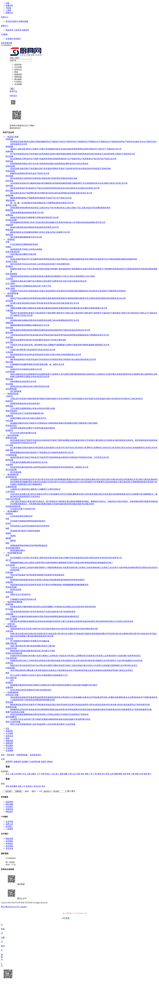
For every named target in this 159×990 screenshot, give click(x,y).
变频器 (41, 567)
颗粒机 (18, 381)
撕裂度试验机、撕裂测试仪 (89, 501)
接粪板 (30, 714)
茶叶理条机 (52, 178)
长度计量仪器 (27, 646)
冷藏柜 (46, 183)
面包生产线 (31, 159)
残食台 (30, 408)
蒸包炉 (26, 403)
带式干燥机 (65, 313)
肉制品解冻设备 (48, 700)
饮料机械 (9, 139)
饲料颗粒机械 (25, 621)
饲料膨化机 (65, 193)
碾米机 (13, 232)
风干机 (20, 315)
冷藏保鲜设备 (34, 183)
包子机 (13, 154)
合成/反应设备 (93, 670)
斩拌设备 (29, 697)
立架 (19, 413)
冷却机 (28, 359)
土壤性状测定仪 (54, 489)
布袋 (19, 516)
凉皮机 (41, 154)
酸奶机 (80, 259)
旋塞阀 (91, 563)
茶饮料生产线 (74, 142)
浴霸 (47, 281)
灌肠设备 (122, 697)
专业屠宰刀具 (15, 719)
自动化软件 (151, 567)
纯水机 (67, 291)
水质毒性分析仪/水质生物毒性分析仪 (50, 494)
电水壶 (56, 291)
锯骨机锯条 (57, 719)
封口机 (13, 448)
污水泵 (24, 558)
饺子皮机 (103, 154)
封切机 (35, 448)
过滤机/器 (14, 350)
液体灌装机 (52, 298)
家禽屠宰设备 (11, 707)
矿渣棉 (63, 585)
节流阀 (69, 563)
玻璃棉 (54, 585)
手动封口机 (72, 448)
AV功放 (70, 276)
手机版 (8, 8)
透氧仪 (142, 501)
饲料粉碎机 (104, 621)
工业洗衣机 (41, 264)
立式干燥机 (149, 313)
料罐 (23, 364)
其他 (108, 208)
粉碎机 (13, 330)
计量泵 (41, 558)
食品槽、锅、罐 (48, 364)
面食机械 (9, 151)
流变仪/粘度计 (27, 629)
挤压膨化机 (56, 193)
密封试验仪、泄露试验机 (129, 501)
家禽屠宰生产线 (130, 709)
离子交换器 (52, 374)
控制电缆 (21, 580)
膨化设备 (9, 191)
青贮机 (84, 607)
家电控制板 (44, 269)
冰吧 (34, 254)
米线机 (80, 154)
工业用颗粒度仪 (80, 656)
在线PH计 (114, 656)
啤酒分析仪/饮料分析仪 (76, 479)
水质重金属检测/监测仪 (74, 494)
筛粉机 (13, 208)
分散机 (58, 355)
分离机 (21, 350)
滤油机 (32, 350)
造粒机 (24, 381)
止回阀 (30, 563)
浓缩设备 (9, 318)
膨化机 (13, 193)
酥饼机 (18, 159)
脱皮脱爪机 (35, 709)
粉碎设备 (9, 328)
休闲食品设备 (11, 220)
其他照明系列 (45, 690)
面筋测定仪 (24, 484)
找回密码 (9, 802)
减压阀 (97, 563)
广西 (95, 774)
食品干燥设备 (36, 313)
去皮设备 (62, 149)
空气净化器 (20, 291)
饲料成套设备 (84, 621)
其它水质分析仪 (33, 497)
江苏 (53, 774)
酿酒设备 (9, 210)
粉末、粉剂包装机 (136, 440)
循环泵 (58, 558)
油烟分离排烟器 (65, 423)
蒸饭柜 (13, 403)
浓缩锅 (13, 320)
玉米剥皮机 (76, 607)
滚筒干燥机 (93, 313)
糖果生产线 (26, 198)
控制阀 (52, 563)
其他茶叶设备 (71, 178)
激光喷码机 (63, 457)
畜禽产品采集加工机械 (15, 712)
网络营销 (9, 839)
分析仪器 (9, 631)
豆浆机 (61, 168)
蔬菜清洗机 (29, 303)
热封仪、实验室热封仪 (109, 501)
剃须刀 (20, 286)
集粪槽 (24, 714)
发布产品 (13, 91)
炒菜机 (46, 217)
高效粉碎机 (48, 330)
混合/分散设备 (58, 670)
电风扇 (33, 291)
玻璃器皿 (14, 685)
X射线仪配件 (77, 685)
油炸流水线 (26, 188)
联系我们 (17, 39)
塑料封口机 (91, 448)
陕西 (120, 774)
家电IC (69, 269)
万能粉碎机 (67, 330)
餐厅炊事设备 (38, 217)
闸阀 (12, 563)
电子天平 (64, 675)
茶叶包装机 (22, 443)
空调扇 (13, 291)
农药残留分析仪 (16, 479)
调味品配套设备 (57, 203)
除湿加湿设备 (11, 587)
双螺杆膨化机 (34, 193)
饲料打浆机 (95, 621)
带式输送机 (65, 335)
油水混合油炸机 (68, 188)
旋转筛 (35, 355)
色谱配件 (36, 685)
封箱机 (30, 448)
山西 (28, 774)
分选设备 (9, 352)
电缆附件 (81, 580)
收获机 (18, 607)
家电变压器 (93, 269)
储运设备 (9, 362)
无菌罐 (50, 345)
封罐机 (18, 448)
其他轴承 (36, 531)
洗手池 (43, 418)
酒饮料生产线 (85, 142)
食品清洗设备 (58, 303)
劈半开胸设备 (38, 705)
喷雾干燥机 (83, 313)
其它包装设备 (11, 470)
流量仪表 (57, 665)
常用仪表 (9, 663)
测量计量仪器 (11, 643)
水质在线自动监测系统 (112, 494)
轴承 (7, 528)
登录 (3, 43)
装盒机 (126, 440)
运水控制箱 (39, 423)
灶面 (34, 433)
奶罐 (12, 173)
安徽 (61, 774)
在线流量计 (123, 656)
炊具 (16, 217)
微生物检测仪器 (29, 651)
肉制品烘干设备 (22, 700)
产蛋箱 (82, 714)
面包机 (41, 222)
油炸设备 (9, 186)
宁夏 (133, 774)
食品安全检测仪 (40, 482)
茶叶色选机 (33, 340)
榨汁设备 (40, 149)
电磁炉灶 (81, 399)
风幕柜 (63, 183)
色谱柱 (30, 685)
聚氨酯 (69, 585)
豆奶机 (84, 168)
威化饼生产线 (79, 159)
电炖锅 (128, 259)
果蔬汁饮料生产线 (61, 142)
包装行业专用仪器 (13, 499)
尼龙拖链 (14, 521)
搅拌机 (46, 164)
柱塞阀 (85, 563)
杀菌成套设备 (49, 308)
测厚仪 (36, 629)
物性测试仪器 (11, 626)
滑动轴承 (14, 531)
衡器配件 (49, 675)
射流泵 (74, 558)
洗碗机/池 (20, 418)
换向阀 (58, 563)
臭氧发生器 (28, 369)
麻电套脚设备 (15, 705)
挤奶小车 (45, 714)
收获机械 (9, 604)
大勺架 (24, 413)
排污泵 (119, 558)
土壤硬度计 (33, 489)
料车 (19, 364)
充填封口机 (119, 448)
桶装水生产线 (96, 142)
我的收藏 (24, 21)
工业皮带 (23, 526)
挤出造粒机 (124, 621)
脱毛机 (28, 709)
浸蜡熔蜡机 (44, 709)
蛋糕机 (56, 159)
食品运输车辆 (36, 364)
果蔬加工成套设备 (17, 149)
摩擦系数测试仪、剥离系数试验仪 (28, 504)
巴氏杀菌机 (83, 308)
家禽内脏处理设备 (103, 709)
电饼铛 (46, 259)
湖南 (86, 774)
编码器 (8, 538)
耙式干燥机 (102, 313)
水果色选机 (61, 340)
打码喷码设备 (11, 455)
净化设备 (9, 367)
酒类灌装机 (42, 298)
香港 (145, 774)
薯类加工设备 (11, 205)
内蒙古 (33, 774)
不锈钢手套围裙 (40, 719)
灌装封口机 (54, 448)
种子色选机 (52, 340)
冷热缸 (44, 345)
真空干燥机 (111, 313)
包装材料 (9, 465)
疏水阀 (80, 563)
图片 (69, 791)
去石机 (24, 232)
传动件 (8, 523)
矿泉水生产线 (143, 142)
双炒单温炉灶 (90, 399)
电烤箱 (115, 259)
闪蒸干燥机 (74, 313)
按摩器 (26, 286)
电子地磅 (21, 675)
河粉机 (97, 154)
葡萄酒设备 (22, 213)
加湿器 (50, 291)
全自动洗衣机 (30, 264)
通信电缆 (29, 580)
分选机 (52, 355)
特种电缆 (73, 580)
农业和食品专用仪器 (44, 661)
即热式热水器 (60, 281)
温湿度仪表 (29, 665)
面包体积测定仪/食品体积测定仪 (119, 482)
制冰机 (69, 222)
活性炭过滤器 (25, 374)
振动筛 (13, 355)
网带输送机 (74, 335)
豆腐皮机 (49, 168)
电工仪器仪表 (73, 665)
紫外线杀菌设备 (72, 308)
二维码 (8, 10)
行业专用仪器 (11, 658)
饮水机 (39, 291)
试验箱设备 (37, 636)
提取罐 (78, 345)
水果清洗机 (20, 303)
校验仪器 (109, 665)
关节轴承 (29, 531)
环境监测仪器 (112, 634)
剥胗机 (71, 709)
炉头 (12, 433)
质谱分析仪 (33, 634)
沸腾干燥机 (56, 313)
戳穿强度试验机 (70, 504)
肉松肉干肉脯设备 (144, 697)
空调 (7, 242)
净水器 (28, 291)
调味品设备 (10, 200)
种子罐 (72, 345)
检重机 (69, 355)
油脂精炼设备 (32, 227)
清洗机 (13, 303)
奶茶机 (24, 222)
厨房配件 (9, 430)
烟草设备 (9, 235)
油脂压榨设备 (43, 227)
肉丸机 (89, 697)
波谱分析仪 (42, 634)
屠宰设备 (9, 702)
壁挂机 (35, 244)
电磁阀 (13, 269)
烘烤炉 (20, 164)
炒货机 (46, 222)
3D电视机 (38, 249)
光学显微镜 (24, 641)
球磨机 (24, 330)
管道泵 (35, 558)
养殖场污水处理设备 (33, 724)
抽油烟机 (14, 423)
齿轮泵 (97, 558)
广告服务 (9, 829)
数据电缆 (58, 580)
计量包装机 (98, 440)
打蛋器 (110, 259)
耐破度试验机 (150, 501)
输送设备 (9, 332)
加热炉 (46, 359)
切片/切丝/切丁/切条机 (103, 149)
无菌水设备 (115, 374)
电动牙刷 (14, 286)
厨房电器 (9, 257)
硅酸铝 (78, 585)
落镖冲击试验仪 (83, 504)
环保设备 (9, 572)
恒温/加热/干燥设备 (72, 670)
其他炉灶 (139, 399)
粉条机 (85, 154)
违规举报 (9, 809)
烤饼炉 (67, 399)
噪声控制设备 (55, 575)
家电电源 (146, 269)
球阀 (19, 563)
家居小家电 (10, 288)
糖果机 (13, 198)
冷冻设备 (14, 183)
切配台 (48, 408)
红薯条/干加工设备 (78, 208)
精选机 (69, 612)
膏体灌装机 (61, 298)
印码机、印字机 (93, 457)
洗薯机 (98, 208)
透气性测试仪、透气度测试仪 (45, 501)
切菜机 (91, 149)
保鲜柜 (58, 183)
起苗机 (41, 616)
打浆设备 (47, 149)
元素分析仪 (61, 634)
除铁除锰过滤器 (83, 374)
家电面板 (62, 269)
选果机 (74, 149)
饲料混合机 (35, 621)
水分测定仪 (70, 634)
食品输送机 (37, 335)
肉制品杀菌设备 (35, 700)
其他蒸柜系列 (34, 403)
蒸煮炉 (24, 399)
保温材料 (9, 582)
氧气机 (117, 291)
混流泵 (85, 558)
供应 (7, 786)
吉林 (43, 774)
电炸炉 (127, 399)
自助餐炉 (29, 428)
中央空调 (14, 244)
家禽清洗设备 (79, 709)
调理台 (18, 408)
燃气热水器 (33, 281)
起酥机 (67, 164)
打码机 (31, 457)
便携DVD (83, 276)
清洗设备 (9, 301)
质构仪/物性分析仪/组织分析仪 (98, 479)
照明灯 (18, 690)
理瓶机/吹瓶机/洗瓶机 (32, 142)
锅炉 (12, 359)
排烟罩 (95, 423)
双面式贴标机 (30, 452)
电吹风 (31, 286)
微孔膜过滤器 (142, 374)
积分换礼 (9, 807)
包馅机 (18, 154)
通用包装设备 (11, 438)
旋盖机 (41, 448)
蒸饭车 (24, 217)
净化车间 (19, 369)
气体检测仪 (79, 634)
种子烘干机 (61, 612)
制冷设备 (9, 181)
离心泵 (30, 558)
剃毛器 (37, 286)
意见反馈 (9, 848)
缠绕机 (24, 462)
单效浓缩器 (37, 320)
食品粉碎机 (76, 330)
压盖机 (46, 448)
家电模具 (36, 269)
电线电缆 (9, 577)
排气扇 (52, 281)
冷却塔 (41, 359)
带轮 (12, 526)
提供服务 (13, 786)
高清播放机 (56, 276)
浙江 (57, 774)
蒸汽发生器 (72, 359)
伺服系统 (51, 567)
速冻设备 (21, 183)
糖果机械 (9, 195)
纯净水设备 (133, 142)
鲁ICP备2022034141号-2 (11, 907)
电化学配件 (52, 685)
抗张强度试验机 (57, 504)
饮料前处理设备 (16, 142)
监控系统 (142, 567)
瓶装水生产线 (108, 142)
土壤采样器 (24, 489)
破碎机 (18, 330)
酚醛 (83, 585)
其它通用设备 (11, 389)
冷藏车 (106, 183)
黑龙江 (48, 774)
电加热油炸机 (56, 188)
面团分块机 (54, 164)
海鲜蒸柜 (19, 403)
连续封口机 (82, 448)
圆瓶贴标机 (20, 452)
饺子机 (30, 154)
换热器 (17, 359)
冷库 (27, 183)
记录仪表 (21, 665)
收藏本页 (9, 5)
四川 (103, 774)
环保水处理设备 (16, 575)
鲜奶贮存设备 (60, 714)
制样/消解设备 (28, 670)
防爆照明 (9, 687)
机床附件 (9, 514)
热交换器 (64, 359)
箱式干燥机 (139, 313)
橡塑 (73, 585)
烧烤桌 (52, 428)
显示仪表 (102, 665)
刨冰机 (63, 222)
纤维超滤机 (72, 374)
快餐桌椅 (21, 428)
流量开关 (14, 594)
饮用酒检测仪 (61, 479)
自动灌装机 (24, 298)
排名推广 (9, 826)
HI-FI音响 (91, 276)
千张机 (67, 168)
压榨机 (85, 149)
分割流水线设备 (122, 705)
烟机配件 (29, 237)
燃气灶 (104, 259)
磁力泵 (63, 558)
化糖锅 (39, 345)
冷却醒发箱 (35, 325)
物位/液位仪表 (85, 665)
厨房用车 (14, 428)
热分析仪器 (43, 629)
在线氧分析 (26, 656)
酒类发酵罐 (26, 325)
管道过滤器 (132, 374)
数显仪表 (14, 665)
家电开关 (124, 269)
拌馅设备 (96, 697)
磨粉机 (28, 208)
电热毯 (123, 291)
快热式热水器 (81, 281)
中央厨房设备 (38, 428)
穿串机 (13, 222)
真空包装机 (33, 440)
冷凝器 (18, 269)
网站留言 (9, 812)
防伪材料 (49, 467)
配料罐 (28, 364)
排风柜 (74, 423)
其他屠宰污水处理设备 (66, 724)
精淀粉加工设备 (37, 208)
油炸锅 (18, 188)
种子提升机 (31, 612)
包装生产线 (24, 440)
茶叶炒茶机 (33, 178)
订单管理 (17, 30)
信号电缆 (36, 580)
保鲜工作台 (82, 183)
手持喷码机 (72, 457)
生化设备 (9, 342)
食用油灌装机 (101, 298)
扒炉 (122, 399)
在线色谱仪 (132, 656)
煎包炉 (61, 399)
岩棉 (59, 585)
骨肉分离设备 (62, 697)
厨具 (19, 217)
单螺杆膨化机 (45, 193)
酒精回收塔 (65, 320)
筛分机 (24, 355)
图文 (73, 791)
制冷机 (95, 183)
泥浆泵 (46, 558)
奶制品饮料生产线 (121, 142)
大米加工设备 (43, 232)
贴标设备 (9, 450)
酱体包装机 (80, 440)
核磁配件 (86, 685)
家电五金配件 (82, 269)
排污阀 (74, 563)
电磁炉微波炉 (21, 259)
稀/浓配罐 (96, 345)
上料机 (13, 335)
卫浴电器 (9, 279)
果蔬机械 (9, 146)
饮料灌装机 (33, 298)
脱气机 (38, 350)
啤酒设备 (30, 213)
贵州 (107, 774)
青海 (128, 774)
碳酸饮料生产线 (47, 142)
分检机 (63, 355)
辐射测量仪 (102, 634)
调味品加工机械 (44, 203)
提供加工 (29, 786)
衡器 (7, 673)
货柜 (12, 413)
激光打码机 (39, 457)
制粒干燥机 (46, 313)
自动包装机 (42, 440)
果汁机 (30, 222)
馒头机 (24, 154)
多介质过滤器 (62, 374)
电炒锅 (134, 259)
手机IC (24, 269)
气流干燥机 (130, 313)
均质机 (13, 345)
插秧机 (67, 616)
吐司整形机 (83, 164)
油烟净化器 (22, 423)
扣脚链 (50, 719)
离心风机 (88, 423)
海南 (99, 774)
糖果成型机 (35, 198)
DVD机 (64, 276)
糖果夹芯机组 (45, 198)
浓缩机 (18, 320)
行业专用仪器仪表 (126, 665)
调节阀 (41, 563)
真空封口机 (63, 448)
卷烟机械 (21, 237)
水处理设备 (10, 372)
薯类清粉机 (20, 208)
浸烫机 (22, 709)
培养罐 (84, 345)
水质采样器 (22, 497)
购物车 (8, 13)
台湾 (141, 774)
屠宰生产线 (134, 705)
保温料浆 (32, 585)
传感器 (35, 567)
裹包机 (18, 462)
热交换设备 (10, 357)
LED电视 (30, 249)
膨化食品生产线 (22, 193)
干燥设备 (9, 310)
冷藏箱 (74, 183)
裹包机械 (9, 460)
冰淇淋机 (97, 259)
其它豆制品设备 (104, 168)
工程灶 (132, 399)
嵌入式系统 (102, 567)
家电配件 (9, 266)
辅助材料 (57, 467)
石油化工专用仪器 (28, 661)
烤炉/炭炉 (111, 399)
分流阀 (46, 563)
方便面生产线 (120, 154)
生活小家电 (10, 284)
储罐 (16, 364)
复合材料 (34, 467)
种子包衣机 (46, 612)
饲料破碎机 (50, 621)
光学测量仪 (33, 641)
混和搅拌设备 (25, 313)
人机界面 (81, 567)
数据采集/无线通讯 (62, 567)
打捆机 (24, 607)
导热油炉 (34, 359)
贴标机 (13, 452)
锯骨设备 (53, 697)
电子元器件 (119, 567)
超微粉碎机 (57, 330)
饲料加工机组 (114, 621)
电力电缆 (43, 580)
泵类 (7, 555)
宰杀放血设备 (79, 705)
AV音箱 (76, 276)
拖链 (7, 519)
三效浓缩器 (56, 320)
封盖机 (24, 448)
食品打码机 (24, 457)
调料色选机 (42, 340)
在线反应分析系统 (66, 656)
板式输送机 (56, 335)
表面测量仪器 (38, 646)
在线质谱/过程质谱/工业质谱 (98, 656)
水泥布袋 (14, 516)
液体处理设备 (112, 670)
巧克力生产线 (56, 198)
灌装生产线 (15, 298)
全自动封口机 (129, 448)
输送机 (18, 335)
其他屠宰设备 (144, 705)
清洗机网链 (33, 545)
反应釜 (24, 345)
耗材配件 (9, 683)
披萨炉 (118, 399)
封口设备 (9, 445)
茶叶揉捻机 (42, 178)
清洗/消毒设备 (16, 670)
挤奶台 (52, 714)
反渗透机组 (42, 374)
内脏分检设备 (110, 705)
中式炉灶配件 (19, 433)
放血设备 (58, 709)
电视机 (8, 247)
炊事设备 (9, 215)
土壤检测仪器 (11, 487)
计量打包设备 (66, 621)
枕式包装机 (52, 440)
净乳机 (28, 173)
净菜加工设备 (30, 149)
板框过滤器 (15, 374)
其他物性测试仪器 (90, 629)
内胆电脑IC (54, 269)
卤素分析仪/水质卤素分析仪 (133, 494)
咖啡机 (18, 222)
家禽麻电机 (15, 709)
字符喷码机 (82, 457)
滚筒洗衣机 (15, 264)
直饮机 (95, 291)
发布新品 (9, 844)
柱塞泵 (113, 558)
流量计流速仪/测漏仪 (39, 656)
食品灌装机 (111, 298)
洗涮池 (13, 418)
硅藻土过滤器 (95, 374)
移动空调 (21, 244)
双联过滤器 (152, 374)
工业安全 (111, 567)
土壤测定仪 (15, 489)
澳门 (149, 774)
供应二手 (21, 786)
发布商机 (9, 841)
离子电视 (23, 249)
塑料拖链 (30, 521)
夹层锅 (91, 308)
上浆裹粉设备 (112, 697)
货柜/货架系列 (11, 411)
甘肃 (124, 774)
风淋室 (13, 369)
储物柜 (35, 413)
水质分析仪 (10, 492)
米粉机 (74, 154)
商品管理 (9, 30)
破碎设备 (55, 149)
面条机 (46, 154)
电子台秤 (14, 675)
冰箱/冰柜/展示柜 (13, 252)
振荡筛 (18, 355)
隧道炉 (26, 164)
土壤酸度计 (42, 489)
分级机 (46, 355)
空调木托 (47, 585)
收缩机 (35, 462)
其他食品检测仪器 (13, 506)
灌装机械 (9, 296)
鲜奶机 (61, 164)
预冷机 (65, 709)
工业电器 (21, 567)
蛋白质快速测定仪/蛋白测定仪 (132, 479)
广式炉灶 (73, 399)
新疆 (137, 774)
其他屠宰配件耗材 (82, 719)
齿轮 (38, 526)
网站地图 (9, 804)
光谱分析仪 (24, 634)
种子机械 (9, 609)
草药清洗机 (48, 303)
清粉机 (54, 612)
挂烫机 (61, 291)
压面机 (52, 154)
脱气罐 (56, 345)
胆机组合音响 (28, 276)
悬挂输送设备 (49, 705)
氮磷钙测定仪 (28, 482)
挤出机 (17, 173)
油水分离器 (48, 423)
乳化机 (18, 345)
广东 (91, 774)
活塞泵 (91, 558)
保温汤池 (42, 408)
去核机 (69, 149)
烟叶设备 (14, 237)
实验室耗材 (22, 685)
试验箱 (13, 629)
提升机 (30, 335)
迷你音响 (38, 276)
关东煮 (58, 222)
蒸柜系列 (9, 401)
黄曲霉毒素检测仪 (140, 482)
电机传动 (128, 567)
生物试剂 (23, 599)
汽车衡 (43, 675)
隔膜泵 (18, 558)
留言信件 (9, 21)
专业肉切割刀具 (27, 719)
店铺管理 (25, 30)
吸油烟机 (122, 259)
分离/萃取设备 (39, 670)
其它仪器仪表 (11, 678)
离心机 (26, 350)
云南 (112, 774)
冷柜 (42, 183)
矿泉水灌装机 (90, 298)
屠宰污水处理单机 (49, 724)
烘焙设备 (9, 161)
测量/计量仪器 (27, 636)
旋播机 (30, 616)
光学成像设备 (43, 641)
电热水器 (42, 281)
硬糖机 (18, 198)
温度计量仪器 (15, 646)
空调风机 (81, 423)
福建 (66, 774)
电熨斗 (106, 291)
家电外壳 (138, 269)
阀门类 (8, 560)
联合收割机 (42, 607)
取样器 (75, 501)
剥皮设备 (70, 705)
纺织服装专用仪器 (60, 661)
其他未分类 (130, 154)
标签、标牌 (74, 467)
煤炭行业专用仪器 (75, 661)
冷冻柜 (30, 254)
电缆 (12, 580)
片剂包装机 (89, 440)
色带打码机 (48, 457)
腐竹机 (72, 168)
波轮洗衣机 (50, 264)
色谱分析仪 (15, 634)
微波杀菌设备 (60, 308)
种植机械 (9, 614)
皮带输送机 (46, 335)
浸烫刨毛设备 (27, 705)
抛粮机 (30, 232)
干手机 (48, 286)
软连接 (24, 516)
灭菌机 (24, 308)
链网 (12, 545)
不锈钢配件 (15, 599)
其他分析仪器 (48, 636)
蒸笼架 (30, 413)
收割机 (13, 607)
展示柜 (52, 183)
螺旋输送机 (83, 335)
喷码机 (56, 457)
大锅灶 (13, 399)
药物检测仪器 (15, 661)
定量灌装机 (70, 298)
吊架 (64, 719)
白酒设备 (14, 213)
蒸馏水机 (34, 374)
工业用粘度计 (53, 656)
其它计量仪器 (49, 646)
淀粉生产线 (48, 208)
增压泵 (52, 558)
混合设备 (9, 384)
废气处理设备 (28, 575)
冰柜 (111, 183)
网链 (7, 543)
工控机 (88, 567)
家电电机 (131, 269)
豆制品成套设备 (16, 168)
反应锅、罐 (31, 345)
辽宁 (39, 774)
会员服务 (9, 39)
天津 (16, 774)
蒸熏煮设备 (44, 697)
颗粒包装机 (70, 440)
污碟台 (32, 418)
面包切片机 (74, 164)
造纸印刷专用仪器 (90, 661)
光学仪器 (140, 634)
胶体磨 (41, 330)
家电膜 (74, 269)
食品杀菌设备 (38, 308)
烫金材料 (42, 467)
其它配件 (93, 685)
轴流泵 (80, 558)
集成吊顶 (25, 281)
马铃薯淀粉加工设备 (61, 208)
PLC (45, 567)
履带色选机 (24, 340)
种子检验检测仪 (35, 484)
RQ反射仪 (14, 509)
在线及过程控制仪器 (14, 653)
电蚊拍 (72, 291)
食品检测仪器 (11, 477)
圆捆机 (50, 607)
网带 (19, 545)
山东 (74, 774)
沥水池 (26, 418)
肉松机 (87, 222)
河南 (78, 774)
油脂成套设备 (21, 227)
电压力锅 (68, 259)
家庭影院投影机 (16, 276)
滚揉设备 (36, 697)
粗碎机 (30, 330)
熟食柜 (69, 183)
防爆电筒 (30, 690)
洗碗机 (30, 217)
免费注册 (8, 43)
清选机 (39, 612)
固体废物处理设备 (41, 575)
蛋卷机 (50, 159)
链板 (16, 545)
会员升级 (9, 821)
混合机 (18, 386)
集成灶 (13, 259)
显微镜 (116, 665)
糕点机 (13, 159)
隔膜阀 (63, 563)
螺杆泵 (69, 558)
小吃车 (74, 222)
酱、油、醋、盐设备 (18, 203)
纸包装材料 (15, 467)
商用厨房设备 (22, 755)
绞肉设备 (21, 697)
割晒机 (30, 607)
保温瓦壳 (40, 585)
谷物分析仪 (115, 479)
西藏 (116, 774)
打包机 (13, 462)
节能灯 (37, 690)
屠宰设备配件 (11, 717)
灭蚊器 (100, 291)
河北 (24, 774)
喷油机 (61, 159)
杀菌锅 (18, 308)
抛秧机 (61, 616)
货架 (16, 413)
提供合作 (37, 786)
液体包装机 (149, 440)
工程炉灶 (9, 396)
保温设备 (14, 585)
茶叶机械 (9, 176)
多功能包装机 (118, 440)
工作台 (13, 408)
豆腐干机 (42, 168)
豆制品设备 (10, 166)
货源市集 (10, 755)
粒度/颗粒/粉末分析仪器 (58, 629)
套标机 (61, 452)
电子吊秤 (29, 675)
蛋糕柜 (89, 183)
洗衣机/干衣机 (11, 262)
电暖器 (112, 291)
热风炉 (22, 359)
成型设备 (103, 697)
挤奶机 (22, 173)
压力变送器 (22, 594)
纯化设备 (49, 670)
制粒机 (13, 381)
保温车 (46, 428)
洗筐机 (67, 303)
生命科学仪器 (149, 634)
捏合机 (30, 386)
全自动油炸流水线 (82, 188)
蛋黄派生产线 (90, 159)
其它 (44, 521)
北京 (7, 774)
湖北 (82, 774)
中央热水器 (70, 281)
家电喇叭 (109, 269)
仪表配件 (49, 665)
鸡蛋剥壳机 (37, 714)
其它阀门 (109, 563)
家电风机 (116, 269)
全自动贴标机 (53, 452)
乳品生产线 (35, 173)
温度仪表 (64, 665)
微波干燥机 (121, 313)
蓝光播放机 (46, 276)
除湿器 (78, 291)
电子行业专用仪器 (120, 661)
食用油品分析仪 (29, 479)
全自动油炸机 (45, 188)
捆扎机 (30, 462)
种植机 (35, 616)
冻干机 (115, 183)
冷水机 (100, 183)
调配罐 (61, 345)
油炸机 (13, 188)
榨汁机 (35, 222)
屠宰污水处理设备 (13, 722)
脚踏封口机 (100, 448)
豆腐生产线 (28, 168)
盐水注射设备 (73, 697)
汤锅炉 (48, 399)
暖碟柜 (24, 408)
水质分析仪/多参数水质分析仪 (22, 494)
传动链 (30, 526)
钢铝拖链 (38, 521)
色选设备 (9, 337)
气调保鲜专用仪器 (64, 501)
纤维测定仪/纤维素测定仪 (95, 482)
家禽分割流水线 (117, 709)
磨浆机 (56, 168)
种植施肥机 (54, 616)
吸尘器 (44, 291)
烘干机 (22, 264)
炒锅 (96, 308)
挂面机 (58, 154)
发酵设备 (9, 323)
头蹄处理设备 (60, 705)
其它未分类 (22, 144)
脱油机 (13, 227)
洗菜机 (38, 418)
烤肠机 (52, 222)
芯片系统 (51, 651)
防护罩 (30, 516)
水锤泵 (102, 558)
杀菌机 (13, 308)
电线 (16, 580)
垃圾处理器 (59, 259)
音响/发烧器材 (11, 274)
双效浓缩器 (46, 320)
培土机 (18, 616)
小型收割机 (57, 607)
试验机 (18, 629)
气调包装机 (61, 440)
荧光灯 (13, 690)
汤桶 (53, 408)
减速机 (8, 533)
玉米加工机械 (55, 232)
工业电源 (29, 567)
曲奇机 (44, 159)
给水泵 (13, 558)
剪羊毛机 (70, 714)
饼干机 (39, 159)
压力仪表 (94, 665)
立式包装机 (108, 440)
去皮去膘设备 (131, 697)
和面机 (63, 154)
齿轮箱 (17, 526)
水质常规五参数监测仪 (93, 494)
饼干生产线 (69, 159)
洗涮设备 (9, 416)
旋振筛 (41, 355)
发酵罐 (13, 325)
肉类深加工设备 (12, 695)
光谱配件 (43, 685)
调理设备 (9, 406)
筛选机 (30, 355)
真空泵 (108, 558)
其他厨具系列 (11, 426)
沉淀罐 (67, 345)
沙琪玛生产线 (101, 159)
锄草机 (24, 616)
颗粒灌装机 (80, 298)
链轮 (34, 526)
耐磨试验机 (46, 504)
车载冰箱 (17, 254)
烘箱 (12, 164)
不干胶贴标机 (41, 452)
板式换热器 (82, 359)
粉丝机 (91, 154)
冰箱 (12, 254)
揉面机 (69, 154)
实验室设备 (10, 668)
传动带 (43, 526)
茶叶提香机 (61, 178)
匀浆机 (35, 386)
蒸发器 (58, 359)
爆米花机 (81, 222)
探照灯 (24, 690)
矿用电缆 (51, 580)
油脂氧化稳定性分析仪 (76, 482)
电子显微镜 (15, 641)
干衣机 (58, 264)
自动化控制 (10, 565)
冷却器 (52, 359)
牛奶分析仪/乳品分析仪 (45, 479)
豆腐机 (35, 168)
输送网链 (25, 545)
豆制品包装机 (92, 168)
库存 (43, 786)
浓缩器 (30, 320)
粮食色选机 (15, 340)
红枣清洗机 (39, 303)
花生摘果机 (67, 607)
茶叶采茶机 (15, 178)
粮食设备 (9, 230)
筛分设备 (75, 621)
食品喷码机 (15, 457)
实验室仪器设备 (90, 634)
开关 (29, 594)
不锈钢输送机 (94, 335)
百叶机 (78, 168)
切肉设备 (14, 697)
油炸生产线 (35, 188)
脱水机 (43, 350)
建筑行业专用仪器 (135, 661)
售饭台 (35, 408)
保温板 (20, 585)
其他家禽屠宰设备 (144, 709)
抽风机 (56, 423)
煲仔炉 (18, 399)
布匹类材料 (65, 467)
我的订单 (16, 21)
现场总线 (74, 567)
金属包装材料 (25, 467)
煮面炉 (30, 399)
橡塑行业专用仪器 (105, 661)
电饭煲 (41, 259)
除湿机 (13, 590)
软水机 (89, 291)
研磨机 (35, 330)
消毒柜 (91, 259)
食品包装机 (15, 440)
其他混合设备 (43, 386)
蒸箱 (12, 217)
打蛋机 (41, 164)
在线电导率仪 (15, 656)
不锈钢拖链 (22, 521)
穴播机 (13, 616)
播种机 (72, 616)
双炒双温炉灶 (101, 399)
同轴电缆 (66, 580)
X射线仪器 (51, 634)
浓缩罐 (24, 320)
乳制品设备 (10, 171)
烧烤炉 (93, 222)
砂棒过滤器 (15, 377)
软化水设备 (106, 374)
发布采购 (9, 846)
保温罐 (89, 345)
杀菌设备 (9, 306)
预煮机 (80, 149)
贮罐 (12, 364)
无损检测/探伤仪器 (75, 629)
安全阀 (35, 563)
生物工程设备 (41, 651)
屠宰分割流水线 (91, 705)
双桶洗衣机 (65, 264)
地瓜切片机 (90, 208)
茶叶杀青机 (24, 178)
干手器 (43, 286)
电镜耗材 (60, 685)
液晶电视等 (15, 249)
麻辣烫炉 (36, 399)
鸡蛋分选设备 (15, 714)
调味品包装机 (32, 203)
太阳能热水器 (15, 281)
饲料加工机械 (11, 619)
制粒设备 (9, 379)
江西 (70, 774)
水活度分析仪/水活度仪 (57, 482)
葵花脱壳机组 (21, 612)
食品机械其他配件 (13, 548)
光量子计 (22, 509)
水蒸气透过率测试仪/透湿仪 (21, 501)
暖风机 (84, 291)
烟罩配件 (29, 433)
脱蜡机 (52, 709)
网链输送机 (42, 545)
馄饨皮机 (111, 154)
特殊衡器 (57, 675)
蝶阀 (16, 563)
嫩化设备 (83, 697)
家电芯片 (101, 269)
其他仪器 (9, 592)
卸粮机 (35, 232)
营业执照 (24, 907)
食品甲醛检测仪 (16, 482)
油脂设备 (9, 225)
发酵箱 (18, 325)
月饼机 (24, 159)
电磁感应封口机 (141, 448)
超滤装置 (124, 374)
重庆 (20, 774)
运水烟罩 (30, 423)
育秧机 (46, 616)
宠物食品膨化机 (76, 193)
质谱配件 (68, 685)
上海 (12, 774)
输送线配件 (70, 719)
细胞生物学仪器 (16, 651)
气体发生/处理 (123, 670)
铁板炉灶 (55, 399)
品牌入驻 (9, 824)
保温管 (26, 585)
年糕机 (35, 154)
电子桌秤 (36, 675)
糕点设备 (9, 156)
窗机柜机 (29, 244)
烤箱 (16, 164)
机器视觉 (94, 567)
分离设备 (9, 347)
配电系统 (135, 567)
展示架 (41, 413)
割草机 (89, 607)
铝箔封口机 (110, 448)
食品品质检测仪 (151, 479)
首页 (3, 755)
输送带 (24, 335)
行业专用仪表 (40, 665)
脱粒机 (18, 232)
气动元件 (14, 567)
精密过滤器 (24, 377)
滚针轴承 (21, 531)
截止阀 (24, 563)
